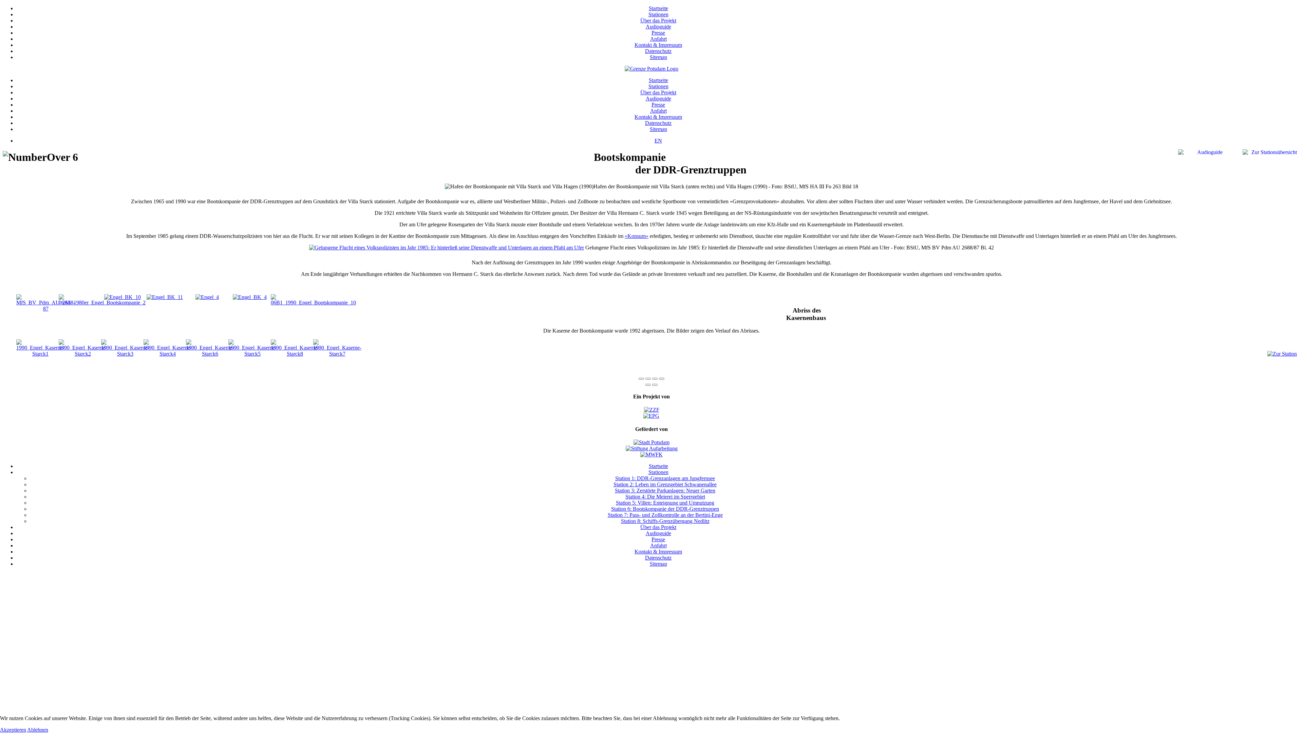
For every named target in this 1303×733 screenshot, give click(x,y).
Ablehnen (37, 730)
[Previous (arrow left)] (648, 385)
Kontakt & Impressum (658, 45)
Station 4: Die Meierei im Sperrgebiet (665, 497)
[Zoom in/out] (661, 379)
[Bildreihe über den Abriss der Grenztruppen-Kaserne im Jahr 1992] (40, 354)
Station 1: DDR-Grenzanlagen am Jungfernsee (665, 478)
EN (658, 141)
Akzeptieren (13, 730)
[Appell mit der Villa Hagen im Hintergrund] (122, 297)
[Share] (648, 379)
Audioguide (658, 27)
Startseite (658, 8)
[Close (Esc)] (641, 379)
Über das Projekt (658, 20)
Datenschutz (658, 51)
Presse (658, 33)
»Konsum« (636, 236)
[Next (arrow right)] (655, 385)
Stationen (658, 14)
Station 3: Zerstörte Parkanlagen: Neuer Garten (665, 490)
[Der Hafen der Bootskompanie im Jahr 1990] (313, 302)
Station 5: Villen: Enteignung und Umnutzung (665, 503)
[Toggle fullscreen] (655, 379)
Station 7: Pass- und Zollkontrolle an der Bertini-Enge (665, 515)
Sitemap (658, 57)
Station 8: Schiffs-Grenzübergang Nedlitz (665, 521)
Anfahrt (658, 39)
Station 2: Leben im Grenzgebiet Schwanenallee (665, 484)
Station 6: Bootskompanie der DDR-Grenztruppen (665, 509)
